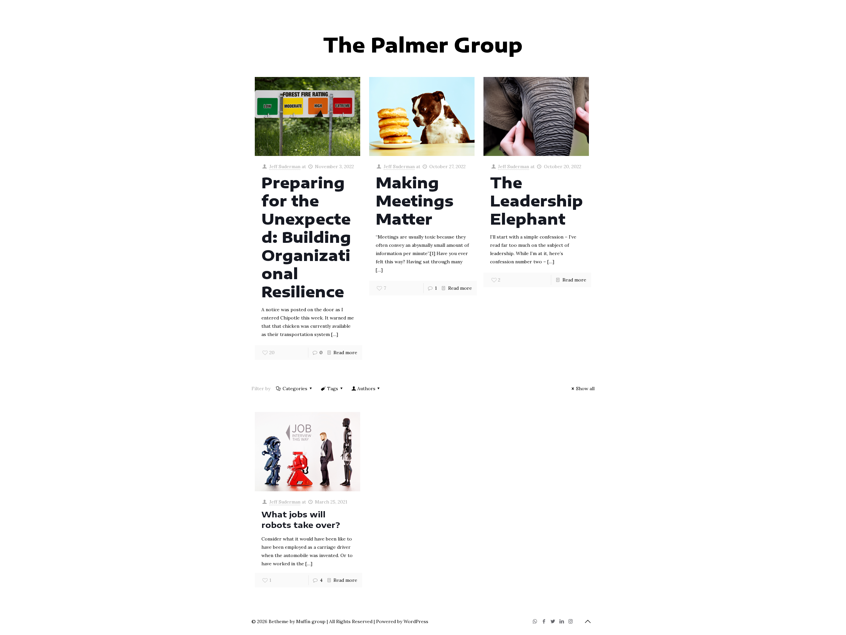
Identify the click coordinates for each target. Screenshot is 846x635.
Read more (345, 352)
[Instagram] (570, 621)
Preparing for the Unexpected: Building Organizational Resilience (306, 237)
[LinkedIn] (561, 621)
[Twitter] (552, 621)
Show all (585, 389)
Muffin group (311, 621)
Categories (295, 389)
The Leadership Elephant (536, 200)
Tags (332, 389)
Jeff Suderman (284, 166)
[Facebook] (543, 621)
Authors (366, 389)
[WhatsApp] (534, 621)
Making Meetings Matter (414, 200)
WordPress (416, 621)
